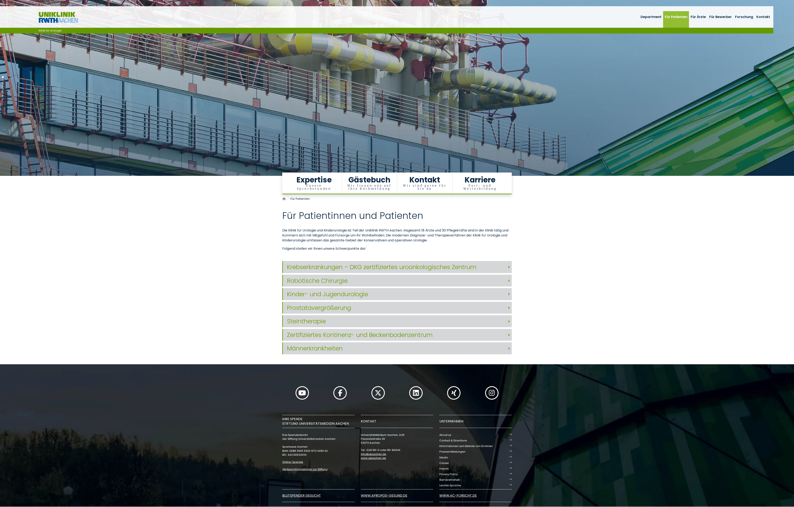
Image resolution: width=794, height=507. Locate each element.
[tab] (397, 267)
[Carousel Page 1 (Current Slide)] (3, 77)
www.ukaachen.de (373, 458)
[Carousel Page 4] (3, 86)
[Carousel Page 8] (3, 99)
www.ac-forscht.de (458, 495)
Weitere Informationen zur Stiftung (305, 469)
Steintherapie (306, 321)
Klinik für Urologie (50, 30)
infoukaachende (373, 454)
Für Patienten (676, 16)
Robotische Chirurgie (317, 281)
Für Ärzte (698, 16)
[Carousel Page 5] (3, 89)
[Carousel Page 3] (3, 83)
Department (651, 16)
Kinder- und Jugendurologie (327, 294)
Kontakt (763, 16)
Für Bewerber (720, 16)
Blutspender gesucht (301, 495)
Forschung (744, 16)
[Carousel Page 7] (3, 96)
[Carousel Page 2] (3, 80)
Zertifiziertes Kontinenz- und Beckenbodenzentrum (360, 335)
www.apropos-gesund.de (384, 495)
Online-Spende (292, 462)
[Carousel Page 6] (3, 92)
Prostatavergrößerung (319, 308)
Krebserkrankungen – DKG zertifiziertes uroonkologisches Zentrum (381, 267)
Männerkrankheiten (315, 348)
